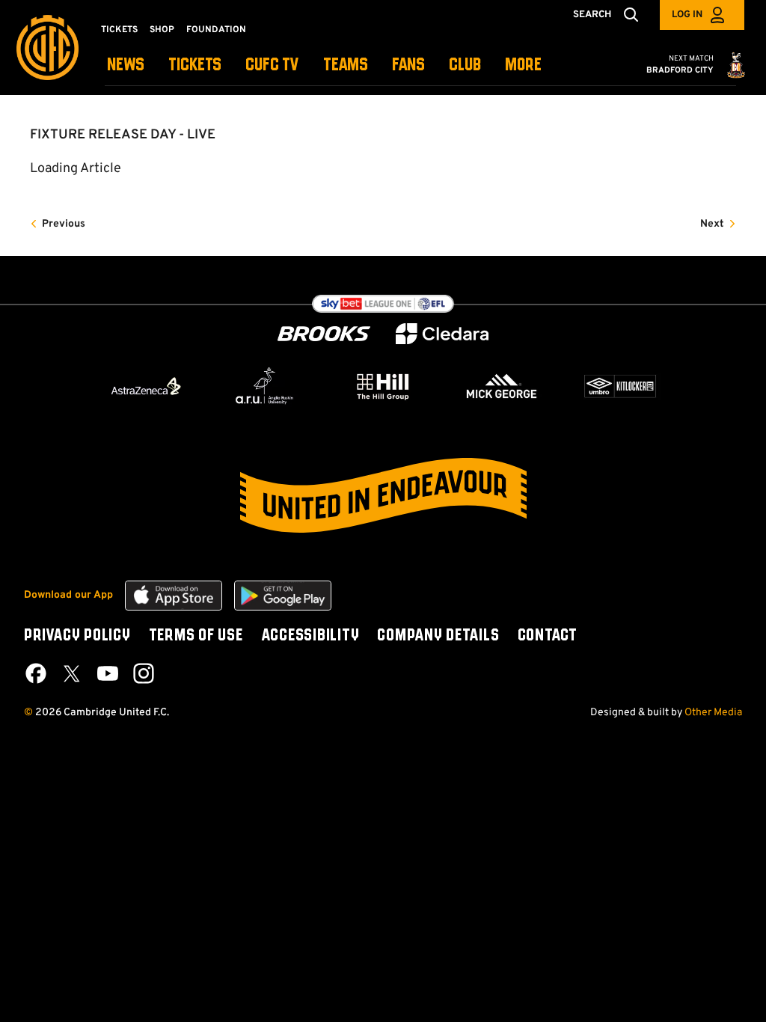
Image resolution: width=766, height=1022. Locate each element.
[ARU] (264, 386)
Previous (63, 224)
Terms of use (196, 635)
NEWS (125, 65)
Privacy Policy (77, 635)
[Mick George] (502, 386)
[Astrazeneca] (145, 386)
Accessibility (310, 635)
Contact (547, 635)
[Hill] (383, 386)
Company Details (438, 635)
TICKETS (194, 65)
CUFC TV (272, 65)
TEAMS (345, 65)
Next (712, 224)
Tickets (119, 30)
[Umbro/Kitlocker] (620, 386)
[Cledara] (442, 334)
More (523, 65)
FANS (408, 65)
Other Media (713, 712)
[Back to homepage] (47, 47)
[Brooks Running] (324, 334)
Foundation (216, 30)
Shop (162, 30)
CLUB (465, 65)
